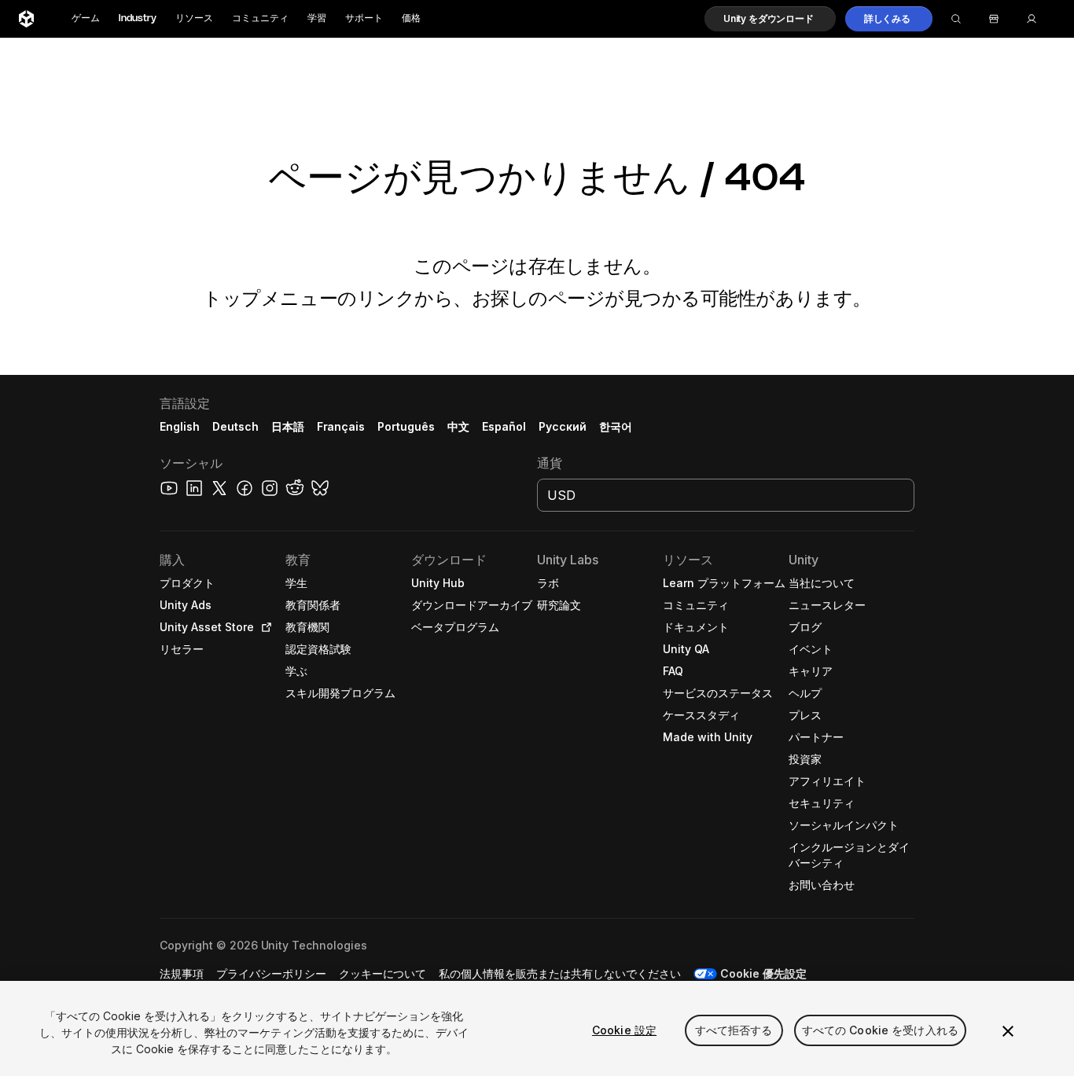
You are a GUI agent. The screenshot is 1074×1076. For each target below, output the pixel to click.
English (180, 426)
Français (341, 426)
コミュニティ (260, 18)
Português (406, 426)
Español (504, 426)
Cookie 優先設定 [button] (763, 973)
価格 (411, 18)
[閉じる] (1008, 1031)
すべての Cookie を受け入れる (880, 1030)
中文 (458, 426)
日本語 (287, 426)
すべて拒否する (734, 1030)
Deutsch (235, 426)
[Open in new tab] (263, 627)
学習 (316, 18)
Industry (137, 18)
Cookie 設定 (624, 1030)
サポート (364, 18)
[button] (770, 18)
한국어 (615, 426)
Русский (563, 426)
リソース (194, 18)
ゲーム (86, 18)
